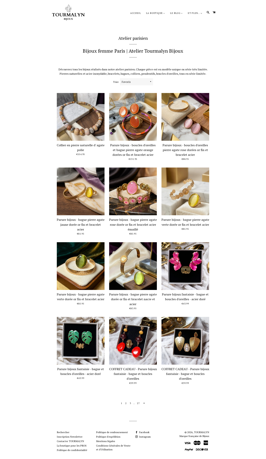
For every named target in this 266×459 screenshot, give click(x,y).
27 (138, 403)
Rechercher (63, 432)
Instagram (144, 436)
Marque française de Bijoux (194, 436)
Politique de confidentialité (72, 450)
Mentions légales (105, 441)
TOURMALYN (201, 432)
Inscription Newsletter (70, 436)
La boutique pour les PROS (72, 445)
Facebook (143, 432)
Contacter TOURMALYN (70, 441)
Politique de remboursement (112, 432)
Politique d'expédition (108, 436)
